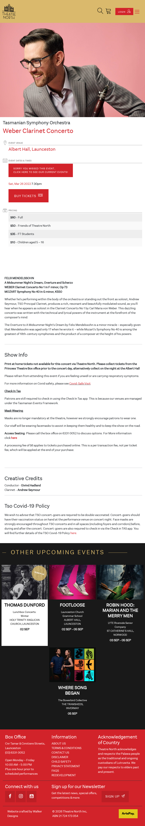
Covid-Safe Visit (80, 383)
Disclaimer (60, 757)
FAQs (55, 770)
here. (73, 533)
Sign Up (112, 796)
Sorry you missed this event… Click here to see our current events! (40, 170)
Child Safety (61, 761)
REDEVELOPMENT (64, 775)
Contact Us (60, 752)
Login (122, 12)
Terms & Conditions (66, 748)
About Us (59, 743)
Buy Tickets (25, 196)
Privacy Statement (66, 766)
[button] (100, 11)
